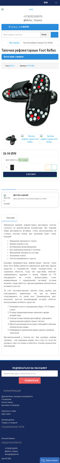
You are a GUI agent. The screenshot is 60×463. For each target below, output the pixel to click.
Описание (10, 218)
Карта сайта (6, 414)
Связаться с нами (8, 411)
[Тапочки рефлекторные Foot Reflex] (30, 100)
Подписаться (31, 380)
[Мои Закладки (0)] (39, 2)
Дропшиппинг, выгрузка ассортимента (17, 396)
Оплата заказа (7, 402)
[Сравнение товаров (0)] (33, 2)
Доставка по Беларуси (10, 405)
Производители (7, 420)
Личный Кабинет (8, 438)
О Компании (6, 399)
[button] (50, 460)
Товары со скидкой (9, 423)
